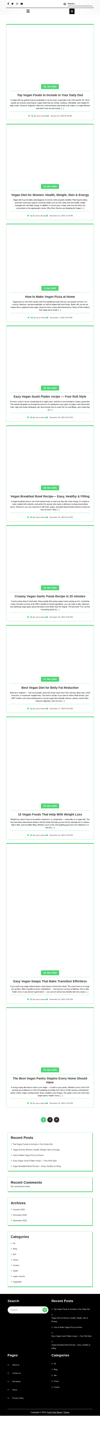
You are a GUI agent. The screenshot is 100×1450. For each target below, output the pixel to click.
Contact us (16, 1373)
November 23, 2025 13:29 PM (61, 835)
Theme (66, 1412)
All (14, 1243)
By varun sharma (40, 116)
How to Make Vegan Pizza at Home (50, 296)
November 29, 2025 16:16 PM (61, 517)
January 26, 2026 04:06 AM (61, 116)
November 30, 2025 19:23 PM (61, 417)
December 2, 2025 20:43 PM (61, 318)
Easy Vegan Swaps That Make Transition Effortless (50, 981)
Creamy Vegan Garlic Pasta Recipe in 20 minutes (50, 596)
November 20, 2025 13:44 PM (61, 1103)
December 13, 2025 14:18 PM (61, 216)
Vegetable (17, 1282)
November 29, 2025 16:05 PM (61, 617)
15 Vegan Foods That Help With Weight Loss (50, 814)
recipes (16, 1265)
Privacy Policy (18, 1398)
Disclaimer (16, 1381)
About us (15, 1365)
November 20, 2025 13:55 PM (61, 999)
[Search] (65, 4)
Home (14, 1390)
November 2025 (20, 1221)
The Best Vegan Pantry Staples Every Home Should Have (50, 1080)
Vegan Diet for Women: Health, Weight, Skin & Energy (50, 195)
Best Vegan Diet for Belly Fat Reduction (50, 687)
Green (15, 1260)
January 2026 (19, 1210)
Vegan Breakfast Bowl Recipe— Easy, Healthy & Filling (50, 496)
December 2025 (20, 1215)
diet (14, 1254)
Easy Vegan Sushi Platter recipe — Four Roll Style (50, 396)
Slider (15, 1271)
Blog (15, 1249)
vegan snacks (19, 1276)
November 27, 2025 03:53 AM (61, 709)
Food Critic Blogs (54, 1412)
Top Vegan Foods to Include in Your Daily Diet (50, 95)
